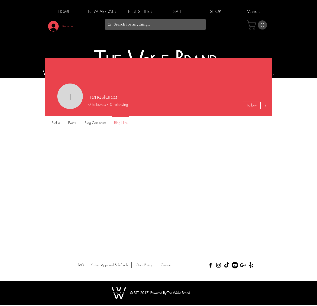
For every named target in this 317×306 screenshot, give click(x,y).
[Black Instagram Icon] (218, 265)
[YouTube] (235, 265)
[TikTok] (226, 265)
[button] (258, 25)
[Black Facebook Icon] (210, 265)
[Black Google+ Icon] (243, 265)
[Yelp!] (251, 265)
